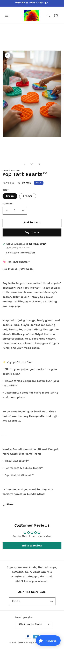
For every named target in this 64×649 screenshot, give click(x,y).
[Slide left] (24, 164)
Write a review (32, 545)
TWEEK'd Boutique (26, 643)
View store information (20, 253)
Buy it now (32, 232)
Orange (27, 196)
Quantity (7, 204)
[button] (7, 15)
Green (10, 196)
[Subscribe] (51, 601)
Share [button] (10, 504)
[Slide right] (39, 164)
